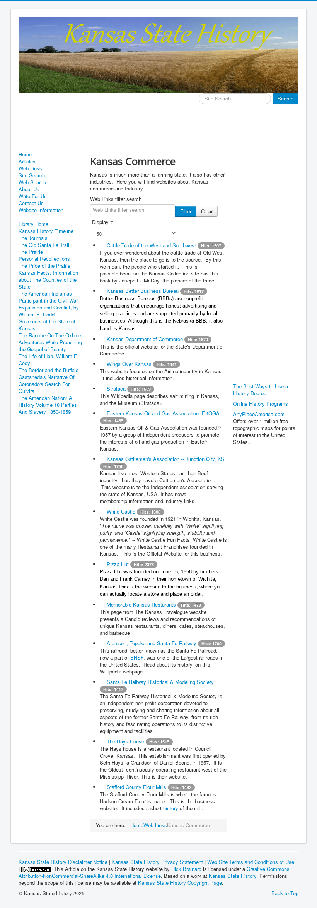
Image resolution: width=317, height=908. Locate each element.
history (171, 808)
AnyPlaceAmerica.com (259, 414)
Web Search (32, 182)
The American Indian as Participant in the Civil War (48, 297)
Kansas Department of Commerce (145, 339)
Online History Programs (260, 403)
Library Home (33, 224)
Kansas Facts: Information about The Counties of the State (48, 279)
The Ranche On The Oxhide (50, 335)
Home (25, 154)
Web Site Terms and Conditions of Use (250, 861)
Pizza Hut (118, 564)
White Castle (121, 511)
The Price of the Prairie (44, 265)
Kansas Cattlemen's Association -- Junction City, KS (165, 459)
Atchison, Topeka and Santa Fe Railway (151, 643)
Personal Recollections (44, 258)
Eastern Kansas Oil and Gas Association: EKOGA (163, 413)
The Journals (33, 238)
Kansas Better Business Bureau (143, 290)
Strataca (116, 388)
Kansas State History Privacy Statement (157, 861)
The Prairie (31, 251)
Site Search (32, 175)
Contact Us (31, 203)
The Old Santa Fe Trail (44, 244)
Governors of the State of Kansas (47, 325)
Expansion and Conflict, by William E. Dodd (49, 311)
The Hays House (126, 741)
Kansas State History (232, 875)
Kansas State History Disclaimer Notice (63, 861)
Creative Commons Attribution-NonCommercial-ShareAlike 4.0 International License (154, 872)
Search (285, 98)
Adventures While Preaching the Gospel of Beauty (50, 346)
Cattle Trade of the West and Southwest (151, 245)
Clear (207, 211)
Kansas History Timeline (46, 231)
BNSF (136, 657)
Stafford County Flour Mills (136, 787)
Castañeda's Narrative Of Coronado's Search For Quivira (47, 384)
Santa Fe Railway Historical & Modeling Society (160, 681)
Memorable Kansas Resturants (141, 604)
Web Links (30, 168)
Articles (27, 161)
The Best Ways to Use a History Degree (260, 390)
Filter (185, 211)
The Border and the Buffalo (48, 370)
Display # (102, 222)
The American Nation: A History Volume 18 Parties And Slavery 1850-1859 (48, 404)
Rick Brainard (186, 868)
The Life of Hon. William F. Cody (48, 360)
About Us (29, 189)
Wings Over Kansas (129, 363)
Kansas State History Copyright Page (180, 882)
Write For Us (33, 196)
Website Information (41, 210)
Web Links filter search (115, 199)
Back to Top (284, 893)
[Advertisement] (159, 132)
